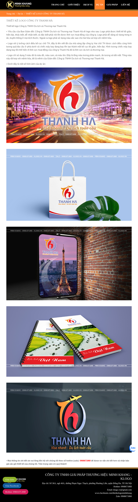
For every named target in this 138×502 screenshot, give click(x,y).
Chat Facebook (12, 486)
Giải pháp (112, 5)
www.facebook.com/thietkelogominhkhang (113, 493)
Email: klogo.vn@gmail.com (119, 490)
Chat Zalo (9, 480)
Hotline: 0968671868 (122, 486)
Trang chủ (58, 5)
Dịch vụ (88, 5)
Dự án (99, 5)
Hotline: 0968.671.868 (15, 492)
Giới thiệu (74, 5)
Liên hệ (125, 5)
